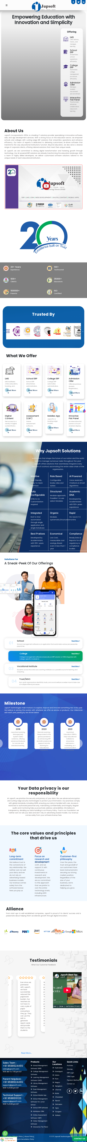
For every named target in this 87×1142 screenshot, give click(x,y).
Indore (57, 1075)
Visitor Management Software (39, 1122)
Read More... (26, 1053)
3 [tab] (43, 771)
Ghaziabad (59, 1097)
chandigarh (59, 1071)
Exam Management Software (39, 1090)
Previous (4, 331)
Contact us (71, 1084)
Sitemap (70, 1069)
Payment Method (73, 1080)
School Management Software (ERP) (39, 1067)
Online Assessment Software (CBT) (39, 1116)
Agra (57, 1108)
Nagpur (57, 1082)
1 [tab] (37, 771)
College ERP (74, 66)
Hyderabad (59, 1068)
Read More (75, 641)
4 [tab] (47, 771)
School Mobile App (39, 1095)
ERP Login (70, 1073)
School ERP (73, 51)
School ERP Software (40, 1108)
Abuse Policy (29, 1136)
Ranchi (57, 1101)
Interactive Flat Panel (75, 99)
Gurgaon (58, 1111)
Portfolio (70, 1065)
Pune (56, 1079)
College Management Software (39, 1072)
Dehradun (58, 1104)
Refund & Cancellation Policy (24, 1139)
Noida (57, 1093)
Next (82, 331)
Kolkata (57, 1115)
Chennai (58, 1090)
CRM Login (71, 1076)
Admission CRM (75, 84)
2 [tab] (40, 771)
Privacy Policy (18, 1136)
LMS (72, 37)
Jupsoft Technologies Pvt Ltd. (65, 1136)
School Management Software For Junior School (39, 1102)
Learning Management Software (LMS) (40, 1078)
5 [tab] (50, 771)
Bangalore (58, 1086)
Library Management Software (39, 1084)
